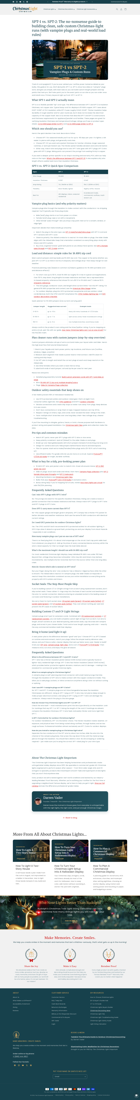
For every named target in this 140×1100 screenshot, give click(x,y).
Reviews (15, 1011)
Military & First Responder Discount (64, 1014)
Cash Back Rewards (58, 1004)
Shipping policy (91, 1095)
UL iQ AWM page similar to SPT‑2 (80, 124)
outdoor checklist (87, 402)
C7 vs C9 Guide (95, 1004)
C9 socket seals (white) (91, 601)
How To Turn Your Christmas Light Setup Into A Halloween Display (69, 868)
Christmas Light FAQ (97, 1014)
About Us (16, 997)
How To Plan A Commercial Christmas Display (104, 868)
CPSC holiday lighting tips (88, 294)
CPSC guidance (65, 402)
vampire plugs (53, 645)
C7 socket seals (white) (62, 604)
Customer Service (58, 997)
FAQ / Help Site (57, 1001)
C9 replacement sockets (91, 616)
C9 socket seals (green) (71, 601)
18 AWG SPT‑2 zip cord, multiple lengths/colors (59, 382)
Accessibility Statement (21, 1004)
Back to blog (71, 818)
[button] (117, 9)
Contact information (104, 1095)
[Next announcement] (92, 2)
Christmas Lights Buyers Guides (101, 1007)
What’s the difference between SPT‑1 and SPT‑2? (66, 158)
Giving (15, 1007)
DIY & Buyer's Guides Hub (99, 1001)
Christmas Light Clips (74, 425)
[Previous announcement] (48, 2)
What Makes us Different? (22, 1001)
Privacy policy (69, 1095)
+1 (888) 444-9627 (20, 1056)
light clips (64, 645)
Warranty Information (59, 1011)
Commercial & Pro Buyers (61, 1017)
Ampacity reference (42, 283)
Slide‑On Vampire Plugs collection (54, 385)
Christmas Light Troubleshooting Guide (104, 1017)
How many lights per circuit (91, 483)
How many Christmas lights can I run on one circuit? (83, 330)
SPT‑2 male (52, 248)
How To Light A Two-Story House (27, 867)
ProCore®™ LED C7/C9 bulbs (60, 480)
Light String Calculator (98, 1024)
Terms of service (80, 1095)
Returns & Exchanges (59, 1007)
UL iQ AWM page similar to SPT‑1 (50, 124)
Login (53, 1024)
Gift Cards (55, 1021)
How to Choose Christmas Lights (102, 997)
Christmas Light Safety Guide (100, 1021)
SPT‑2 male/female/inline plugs (78, 232)
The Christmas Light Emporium (44, 1095)
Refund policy (60, 1095)
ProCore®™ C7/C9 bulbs (89, 645)
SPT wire (43, 645)
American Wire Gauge (81, 288)
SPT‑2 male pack (66, 474)
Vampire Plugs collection (89, 472)
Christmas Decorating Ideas (100, 1011)
